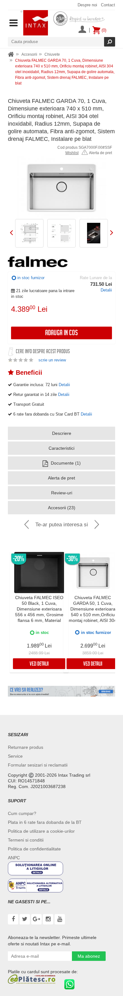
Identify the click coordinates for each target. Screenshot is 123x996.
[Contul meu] (82, 30)
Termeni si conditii (26, 840)
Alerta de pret (100, 153)
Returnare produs (25, 747)
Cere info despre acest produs (43, 352)
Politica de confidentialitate (34, 848)
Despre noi (87, 5)
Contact (108, 5)
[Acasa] (11, 55)
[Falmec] (37, 261)
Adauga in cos (61, 333)
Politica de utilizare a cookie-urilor (41, 831)
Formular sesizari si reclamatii (37, 764)
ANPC (14, 857)
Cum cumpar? (22, 813)
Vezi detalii (39, 664)
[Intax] (34, 22)
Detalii (106, 290)
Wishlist (72, 153)
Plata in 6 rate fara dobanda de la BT (45, 822)
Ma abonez (89, 956)
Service (15, 756)
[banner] (61, 691)
